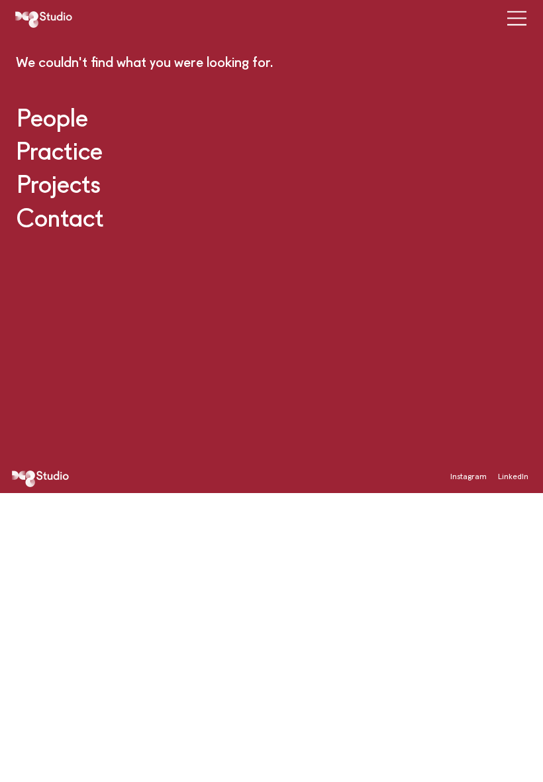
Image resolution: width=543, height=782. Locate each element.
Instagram (468, 476)
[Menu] (511, 18)
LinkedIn (513, 476)
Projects (59, 183)
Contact (60, 217)
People (52, 117)
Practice (59, 150)
